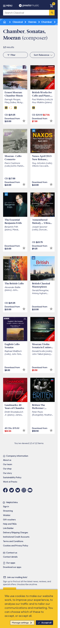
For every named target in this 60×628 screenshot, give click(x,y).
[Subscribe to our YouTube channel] (31, 490)
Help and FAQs (10, 524)
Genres (32, 22)
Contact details (10, 557)
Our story (7, 473)
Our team (7, 464)
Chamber (46, 22)
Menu (9, 5)
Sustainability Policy (12, 477)
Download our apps (12, 567)
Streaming (8, 511)
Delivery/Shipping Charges (15, 532)
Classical (17, 22)
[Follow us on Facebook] (6, 490)
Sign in (6, 506)
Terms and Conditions (13, 541)
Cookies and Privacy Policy (15, 545)
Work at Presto (10, 481)
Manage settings (20, 622)
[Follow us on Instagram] (25, 490)
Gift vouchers (9, 519)
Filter (13, 55)
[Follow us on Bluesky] (18, 490)
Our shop (7, 468)
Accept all (46, 622)
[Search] (52, 12)
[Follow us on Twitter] (12, 490)
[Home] (4, 22)
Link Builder (8, 528)
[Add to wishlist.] (24, 121)
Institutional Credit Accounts (16, 537)
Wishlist (6, 515)
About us (7, 460)
